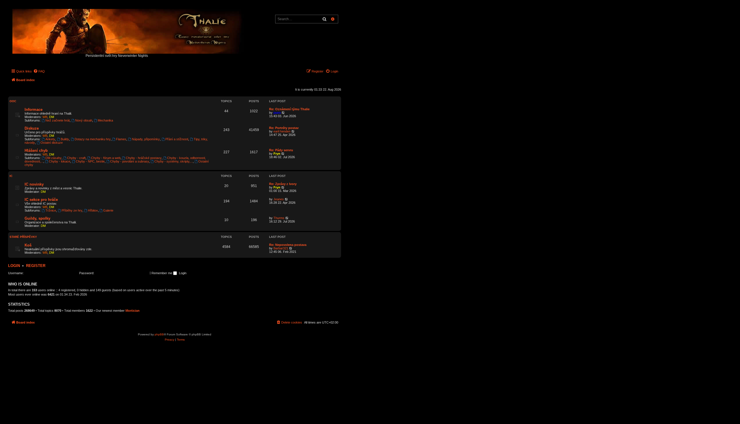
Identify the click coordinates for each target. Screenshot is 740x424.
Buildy (65, 139)
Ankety (50, 139)
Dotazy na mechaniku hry (93, 139)
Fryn (276, 153)
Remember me (162, 273)
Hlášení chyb (36, 150)
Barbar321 (280, 248)
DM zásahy (53, 158)
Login (14, 266)
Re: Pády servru (281, 150)
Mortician (132, 310)
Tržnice (50, 210)
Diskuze (32, 128)
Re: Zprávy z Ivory (283, 184)
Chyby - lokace (59, 161)
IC (11, 176)
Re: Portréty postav (284, 128)
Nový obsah (83, 120)
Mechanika (105, 120)
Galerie (108, 210)
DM (51, 117)
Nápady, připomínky (146, 139)
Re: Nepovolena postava (287, 244)
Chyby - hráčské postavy (144, 158)
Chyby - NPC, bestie (90, 161)
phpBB (159, 334)
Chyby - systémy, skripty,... (173, 161)
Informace (33, 109)
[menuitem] (39, 71)
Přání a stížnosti (176, 139)
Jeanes (278, 199)
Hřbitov (93, 210)
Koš (28, 245)
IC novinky (34, 184)
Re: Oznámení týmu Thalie (289, 109)
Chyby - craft (76, 158)
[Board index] (128, 30)
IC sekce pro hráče (41, 199)
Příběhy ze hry (72, 210)
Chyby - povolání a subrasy (129, 161)
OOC (13, 101)
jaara (277, 112)
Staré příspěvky (23, 236)
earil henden (282, 131)
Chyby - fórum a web (106, 158)
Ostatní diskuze (51, 142)
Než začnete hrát (57, 120)
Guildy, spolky (37, 218)
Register (35, 266)
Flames (121, 139)
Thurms (278, 218)
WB (44, 117)
